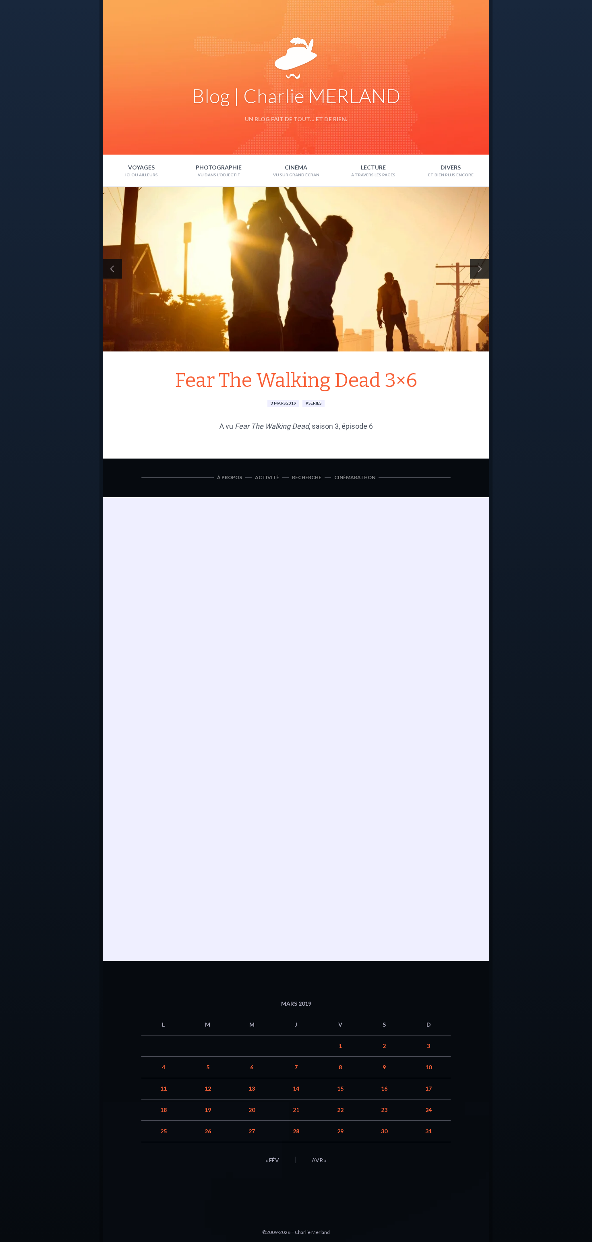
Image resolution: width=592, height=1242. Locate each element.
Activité (267, 477)
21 (296, 1109)
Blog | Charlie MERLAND (296, 95)
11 (163, 1088)
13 (251, 1088)
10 (428, 1067)
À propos (229, 477)
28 (296, 1131)
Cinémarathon (354, 477)
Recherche (306, 477)
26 (208, 1131)
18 (163, 1109)
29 (340, 1131)
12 (208, 1088)
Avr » (319, 1160)
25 (163, 1131)
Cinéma (296, 167)
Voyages (141, 167)
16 (384, 1088)
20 (251, 1109)
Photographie (219, 167)
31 (428, 1131)
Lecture (373, 167)
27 (251, 1131)
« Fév (272, 1160)
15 (340, 1088)
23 (384, 1109)
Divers (451, 167)
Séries (314, 403)
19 (208, 1109)
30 (384, 1131)
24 (428, 1109)
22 (340, 1109)
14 (296, 1088)
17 (428, 1088)
